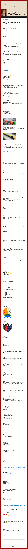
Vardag (17, 150)
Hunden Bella (4, 65)
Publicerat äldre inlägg (16, 505)
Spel (8, 222)
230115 (8, 355)
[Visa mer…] (4, 60)
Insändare (9, 17)
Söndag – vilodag (7, 406)
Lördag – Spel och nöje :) (8, 179)
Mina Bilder (17, 17)
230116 (10, 355)
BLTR (19, 150)
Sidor (11, 17)
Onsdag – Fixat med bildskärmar (10, 69)
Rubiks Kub (10, 65)
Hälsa (15, 150)
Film (7, 222)
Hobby (13, 150)
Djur (8, 150)
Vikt (14, 65)
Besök (6, 534)
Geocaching (14, 262)
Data (5, 150)
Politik (14, 17)
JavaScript (7, 65)
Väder (9, 505)
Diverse (6, 17)
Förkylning (12, 150)
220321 (8, 26)
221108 (6, 476)
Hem (3, 17)
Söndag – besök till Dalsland (9, 155)
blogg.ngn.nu (6, 4)
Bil (5, 505)
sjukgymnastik (12, 65)
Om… (23, 17)
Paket (16, 222)
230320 (6, 26)
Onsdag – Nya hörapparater (9, 267)
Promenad (18, 222)
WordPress (21, 17)
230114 (6, 355)
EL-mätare (11, 467)
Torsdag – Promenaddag (8, 226)
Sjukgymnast (20, 505)
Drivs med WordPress (14, 546)
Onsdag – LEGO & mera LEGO (10, 509)
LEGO (21, 534)
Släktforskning (19, 467)
